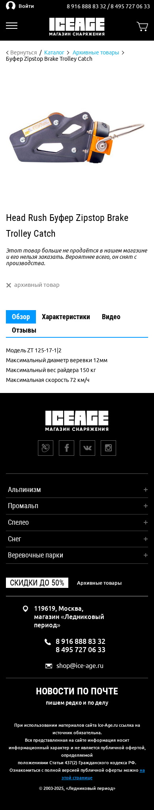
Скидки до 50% (37, 582)
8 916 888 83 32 (87, 6)
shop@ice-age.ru (79, 665)
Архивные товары (99, 583)
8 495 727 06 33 (130, 6)
